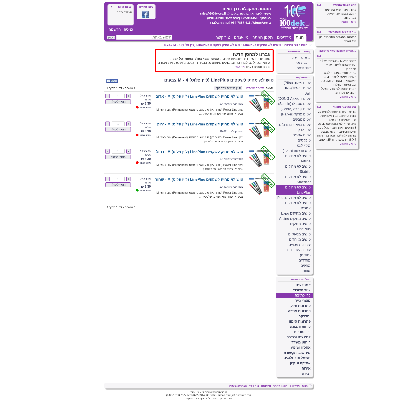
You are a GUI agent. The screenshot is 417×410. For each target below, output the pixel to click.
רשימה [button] (260, 88)
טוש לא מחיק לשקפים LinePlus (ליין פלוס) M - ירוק (200, 124)
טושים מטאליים (299, 234)
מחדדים (305, 260)
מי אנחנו (241, 37)
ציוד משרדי (302, 290)
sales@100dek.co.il (213, 13)
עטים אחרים (302, 135)
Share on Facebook (112, 81)
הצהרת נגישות (238, 385)
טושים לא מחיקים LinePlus (262, 45)
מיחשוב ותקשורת (297, 353)
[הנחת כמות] (259, 113)
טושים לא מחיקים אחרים (298, 205)
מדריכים (284, 37)
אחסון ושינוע (301, 347)
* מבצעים (303, 285)
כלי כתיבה (291, 45)
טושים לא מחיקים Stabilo (298, 169)
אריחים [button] (250, 88)
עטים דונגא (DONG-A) (294, 98)
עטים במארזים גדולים (295, 125)
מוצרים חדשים (301, 57)
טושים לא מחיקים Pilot (294, 198)
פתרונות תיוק (300, 306)
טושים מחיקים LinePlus (300, 226)
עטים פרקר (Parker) (296, 114)
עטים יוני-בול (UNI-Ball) (297, 90)
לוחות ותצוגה (300, 326)
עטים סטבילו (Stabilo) (294, 104)
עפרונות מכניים (300, 245)
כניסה (128, 29)
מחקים (306, 265)
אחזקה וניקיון (300, 363)
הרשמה (115, 29)
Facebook (145, 14)
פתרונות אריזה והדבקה (299, 313)
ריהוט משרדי (300, 342)
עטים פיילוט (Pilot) (297, 83)
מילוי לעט (304, 145)
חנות (300, 37)
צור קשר (223, 37)
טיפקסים (304, 140)
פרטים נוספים (348, 21)
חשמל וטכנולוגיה (297, 358)
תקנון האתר (263, 37)
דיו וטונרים (302, 332)
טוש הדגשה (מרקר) (297, 151)
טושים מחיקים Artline (295, 218)
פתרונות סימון (300, 321)
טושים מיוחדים (300, 239)
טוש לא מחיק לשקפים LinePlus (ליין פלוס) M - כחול (199, 152)
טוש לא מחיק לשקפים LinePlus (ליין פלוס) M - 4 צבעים (202, 45)
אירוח (306, 368)
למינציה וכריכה (298, 337)
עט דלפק (304, 130)
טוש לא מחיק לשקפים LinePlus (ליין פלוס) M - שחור (199, 179)
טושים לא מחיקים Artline (298, 158)
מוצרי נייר (303, 300)
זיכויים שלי (304, 68)
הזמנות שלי (303, 62)
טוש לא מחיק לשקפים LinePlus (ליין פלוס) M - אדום (199, 96)
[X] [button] (319, 4)
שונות (307, 271)
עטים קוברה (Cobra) (296, 109)
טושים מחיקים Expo (296, 213)
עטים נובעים (302, 119)
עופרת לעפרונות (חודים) (299, 252)
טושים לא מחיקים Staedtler (298, 179)
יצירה (306, 373)
